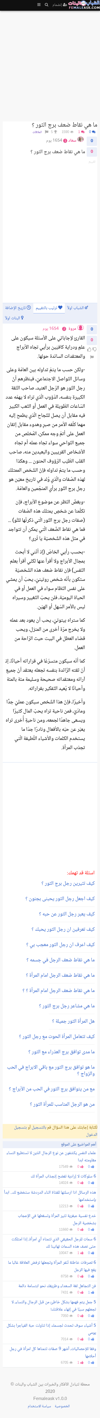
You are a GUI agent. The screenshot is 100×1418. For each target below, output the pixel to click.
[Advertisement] (50, 63)
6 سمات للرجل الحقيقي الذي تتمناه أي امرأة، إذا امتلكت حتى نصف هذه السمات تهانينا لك (53, 1243)
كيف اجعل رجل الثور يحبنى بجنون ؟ (60, 899)
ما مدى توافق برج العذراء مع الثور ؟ (61, 1052)
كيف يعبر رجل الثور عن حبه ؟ (67, 914)
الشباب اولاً (76, 308)
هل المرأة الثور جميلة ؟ (73, 1021)
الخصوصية (62, 1406)
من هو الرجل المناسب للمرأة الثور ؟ (62, 1104)
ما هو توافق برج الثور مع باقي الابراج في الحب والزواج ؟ (51, 1071)
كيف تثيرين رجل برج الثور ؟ (68, 883)
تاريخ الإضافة (16, 308)
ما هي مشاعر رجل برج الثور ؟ (67, 1006)
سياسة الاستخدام (39, 1406)
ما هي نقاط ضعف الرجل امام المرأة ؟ (60, 975)
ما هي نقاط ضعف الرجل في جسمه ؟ (60, 960)
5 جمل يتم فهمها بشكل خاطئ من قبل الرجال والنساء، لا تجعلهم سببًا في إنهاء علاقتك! (53, 1306)
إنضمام (58, 5)
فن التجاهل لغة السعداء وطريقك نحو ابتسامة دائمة (57, 1286)
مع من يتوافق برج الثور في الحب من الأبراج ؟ (52, 1089)
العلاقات (37, 132)
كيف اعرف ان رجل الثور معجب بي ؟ (60, 945)
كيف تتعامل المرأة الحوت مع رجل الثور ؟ (57, 1036)
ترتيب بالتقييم (47, 308)
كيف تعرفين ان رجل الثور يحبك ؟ (63, 929)
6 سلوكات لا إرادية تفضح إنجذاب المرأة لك (63, 1176)
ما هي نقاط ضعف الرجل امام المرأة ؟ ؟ (58, 991)
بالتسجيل (39, 1127)
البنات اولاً (13, 318)
